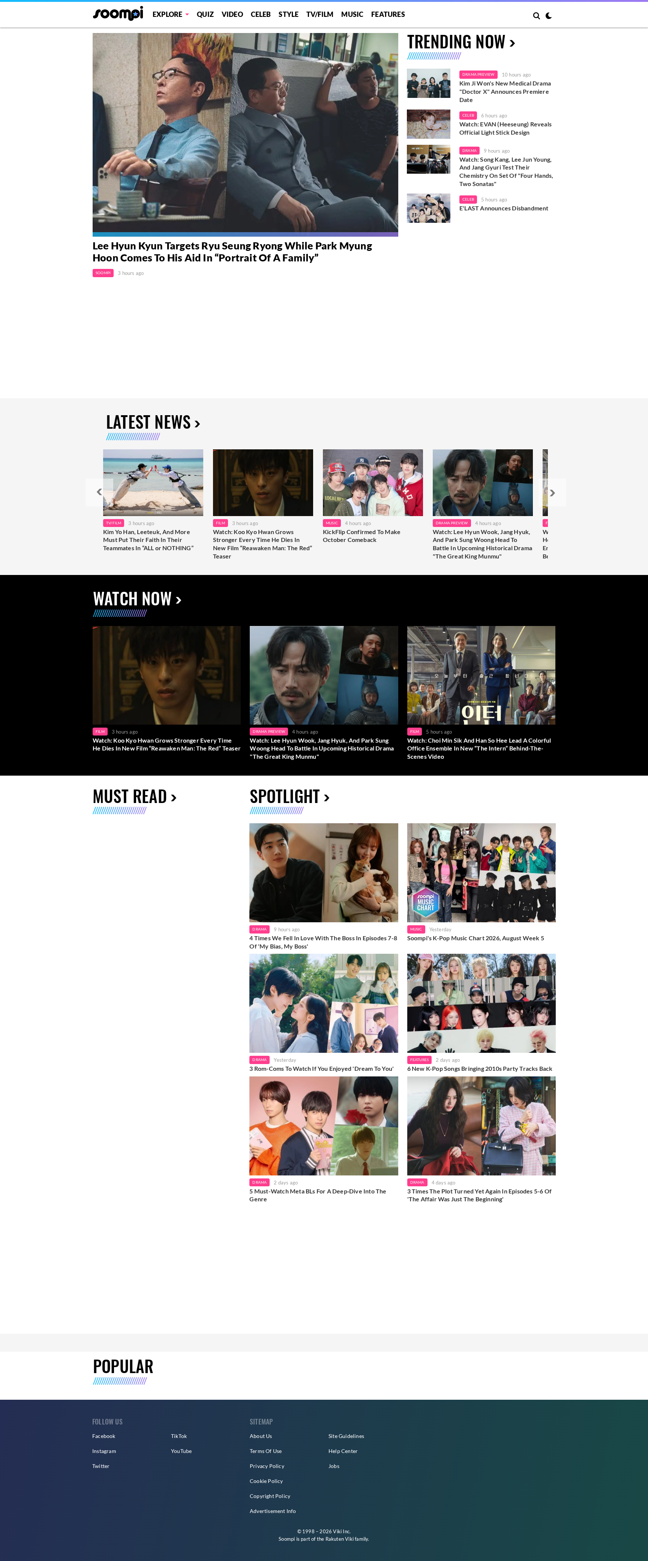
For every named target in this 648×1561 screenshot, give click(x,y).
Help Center (343, 1451)
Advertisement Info (273, 1511)
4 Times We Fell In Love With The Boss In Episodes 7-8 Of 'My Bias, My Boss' (323, 942)
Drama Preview (478, 74)
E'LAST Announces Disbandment (504, 208)
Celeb (261, 14)
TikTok (179, 1436)
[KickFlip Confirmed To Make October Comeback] (373, 482)
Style (288, 14)
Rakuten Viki (340, 1539)
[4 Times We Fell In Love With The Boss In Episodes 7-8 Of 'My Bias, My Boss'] (323, 872)
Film (220, 523)
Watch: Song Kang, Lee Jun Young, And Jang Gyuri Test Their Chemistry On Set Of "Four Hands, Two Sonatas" (506, 171)
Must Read (130, 796)
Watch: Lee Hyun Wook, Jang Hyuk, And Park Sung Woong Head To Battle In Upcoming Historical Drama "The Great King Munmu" (482, 544)
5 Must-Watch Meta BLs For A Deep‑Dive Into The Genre (317, 1195)
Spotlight (285, 796)
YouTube (181, 1451)
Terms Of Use (266, 1451)
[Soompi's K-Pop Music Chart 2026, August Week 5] (481, 872)
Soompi (103, 272)
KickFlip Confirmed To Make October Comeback (361, 535)
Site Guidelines (346, 1436)
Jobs (333, 1466)
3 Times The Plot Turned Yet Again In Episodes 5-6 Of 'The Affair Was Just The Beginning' (479, 1195)
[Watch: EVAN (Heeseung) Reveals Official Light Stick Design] (428, 124)
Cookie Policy (266, 1481)
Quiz (205, 14)
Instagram (104, 1451)
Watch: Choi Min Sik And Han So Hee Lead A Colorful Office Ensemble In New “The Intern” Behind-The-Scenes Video (479, 748)
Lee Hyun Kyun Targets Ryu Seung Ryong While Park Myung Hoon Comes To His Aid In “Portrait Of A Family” (232, 251)
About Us (261, 1436)
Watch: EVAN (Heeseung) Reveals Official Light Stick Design (505, 128)
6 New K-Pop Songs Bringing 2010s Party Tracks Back (480, 1068)
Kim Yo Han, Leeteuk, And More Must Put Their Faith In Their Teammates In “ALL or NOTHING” (148, 539)
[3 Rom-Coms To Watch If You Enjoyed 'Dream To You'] (323, 1003)
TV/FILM (319, 14)
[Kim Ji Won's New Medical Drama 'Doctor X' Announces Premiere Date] (428, 83)
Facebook (104, 1436)
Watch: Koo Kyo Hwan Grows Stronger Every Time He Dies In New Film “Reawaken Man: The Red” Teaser (262, 544)
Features (388, 14)
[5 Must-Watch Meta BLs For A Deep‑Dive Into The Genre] (323, 1125)
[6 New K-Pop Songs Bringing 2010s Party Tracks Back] (481, 1003)
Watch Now (132, 598)
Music (352, 14)
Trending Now (456, 41)
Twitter (101, 1466)
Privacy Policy (267, 1466)
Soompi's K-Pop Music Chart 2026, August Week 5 (475, 937)
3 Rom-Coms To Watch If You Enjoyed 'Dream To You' (321, 1068)
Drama (469, 150)
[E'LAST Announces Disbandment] (428, 208)
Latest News (148, 421)
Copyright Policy (270, 1496)
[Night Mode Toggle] (549, 16)
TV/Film (113, 523)
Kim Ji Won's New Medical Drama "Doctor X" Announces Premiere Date (505, 91)
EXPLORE (167, 14)
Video (232, 14)
